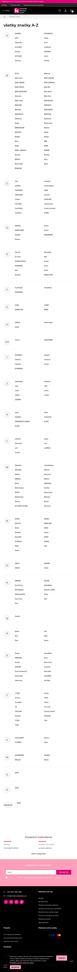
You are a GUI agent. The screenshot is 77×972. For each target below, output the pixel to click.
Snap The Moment (21, 671)
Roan (16, 640)
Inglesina (18, 364)
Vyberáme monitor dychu (11, 941)
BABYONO (47, 114)
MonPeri (47, 488)
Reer (16, 636)
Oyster (46, 568)
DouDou (17, 235)
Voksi (46, 742)
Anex (46, 42)
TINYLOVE (18, 711)
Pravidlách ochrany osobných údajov (22, 963)
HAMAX (17, 322)
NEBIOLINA (48, 523)
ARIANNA (47, 51)
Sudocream (18, 680)
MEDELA (18, 479)
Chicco (17, 340)
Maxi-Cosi (47, 474)
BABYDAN (47, 105)
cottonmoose (48, 204)
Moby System (19, 488)
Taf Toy (46, 693)
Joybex (46, 395)
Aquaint (17, 51)
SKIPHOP (18, 667)
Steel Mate (47, 671)
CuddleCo (18, 213)
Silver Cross (48, 662)
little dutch (18, 443)
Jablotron (47, 381)
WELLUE (17, 759)
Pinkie (46, 594)
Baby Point (47, 96)
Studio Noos (19, 676)
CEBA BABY (19, 195)
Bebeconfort (48, 123)
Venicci (46, 738)
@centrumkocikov (21, 902)
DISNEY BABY (19, 230)
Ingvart (46, 364)
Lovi (45, 443)
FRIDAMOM (19, 292)
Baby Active (19, 78)
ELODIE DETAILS (20, 261)
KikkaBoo (18, 417)
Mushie (17, 501)
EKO (45, 256)
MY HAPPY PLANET (21, 506)
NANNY (46, 519)
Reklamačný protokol (44, 919)
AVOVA (46, 60)
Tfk (16, 707)
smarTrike (47, 667)
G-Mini (17, 305)
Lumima (17, 452)
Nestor (46, 532)
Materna (46, 470)
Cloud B (46, 195)
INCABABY (18, 355)
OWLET (17, 568)
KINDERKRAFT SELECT (22, 421)
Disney (46, 226)
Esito (16, 270)
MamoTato (18, 470)
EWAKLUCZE (48, 275)
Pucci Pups (18, 599)
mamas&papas (49, 465)
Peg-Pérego (19, 585)
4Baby (19, 803)
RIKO (45, 636)
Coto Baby (18, 204)
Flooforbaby (19, 287)
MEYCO (46, 479)
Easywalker (47, 252)
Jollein (46, 390)
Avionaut (18, 60)
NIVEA (46, 537)
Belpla (46, 132)
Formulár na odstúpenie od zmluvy (48, 915)
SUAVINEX (47, 676)
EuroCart (18, 275)
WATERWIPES (19, 755)
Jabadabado (19, 381)
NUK (45, 546)
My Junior (47, 506)
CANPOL (18, 186)
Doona (46, 230)
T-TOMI (17, 693)
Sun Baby (47, 680)
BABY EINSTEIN (49, 82)
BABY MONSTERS (21, 91)
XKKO (17, 772)
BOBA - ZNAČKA (20, 150)
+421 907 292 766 (14, 892)
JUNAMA (18, 399)
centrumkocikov (11, 902)
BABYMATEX (48, 109)
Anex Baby (18, 47)
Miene (17, 483)
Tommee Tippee (49, 711)
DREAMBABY (48, 235)
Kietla (46, 412)
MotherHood (19, 497)
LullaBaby (47, 448)
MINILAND (47, 483)
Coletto (17, 199)
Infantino (18, 359)
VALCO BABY (19, 738)
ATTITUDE (18, 56)
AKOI (16, 38)
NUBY (17, 546)
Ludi (16, 448)
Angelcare (47, 47)
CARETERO (19, 190)
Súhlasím (62, 958)
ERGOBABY (19, 266)
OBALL (17, 563)
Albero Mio (18, 42)
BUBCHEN (18, 168)
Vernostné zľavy (15, 5)
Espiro (46, 270)
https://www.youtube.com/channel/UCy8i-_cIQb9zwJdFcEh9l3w (16, 902)
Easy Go (17, 252)
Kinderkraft (47, 417)
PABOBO (18, 581)
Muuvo (46, 501)
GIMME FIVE (19, 309)
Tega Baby (18, 702)
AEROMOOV (48, 33)
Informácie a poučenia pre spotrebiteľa (49, 909)
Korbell (17, 426)
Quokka (17, 616)
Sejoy (46, 658)
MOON (17, 492)
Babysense (47, 118)
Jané (16, 386)
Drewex (17, 239)
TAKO (46, 698)
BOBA (46, 146)
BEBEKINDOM (19, 127)
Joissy (17, 390)
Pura (16, 603)
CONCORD (47, 199)
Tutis (45, 720)
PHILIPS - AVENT (49, 590)
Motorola (47, 497)
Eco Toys (18, 256)
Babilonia (47, 73)
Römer (46, 640)
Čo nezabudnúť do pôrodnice (12, 934)
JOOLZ (17, 395)
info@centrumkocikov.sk (16, 895)
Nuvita (17, 550)
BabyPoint (18, 118)
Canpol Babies (49, 186)
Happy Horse (48, 322)
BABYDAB (18, 105)
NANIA (17, 519)
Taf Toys (17, 698)
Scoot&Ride (48, 653)
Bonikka (46, 155)
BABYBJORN (48, 100)
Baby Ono (18, 96)
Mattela (17, 474)
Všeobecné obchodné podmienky (33, 5)
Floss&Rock (48, 287)
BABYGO (18, 109)
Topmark (17, 716)
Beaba (17, 123)
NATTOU (18, 523)
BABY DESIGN (19, 82)
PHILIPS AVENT (20, 594)
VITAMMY (18, 742)
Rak (45, 631)
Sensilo (17, 662)
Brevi (46, 159)
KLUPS (46, 421)
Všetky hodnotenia (38, 854)
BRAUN (17, 159)
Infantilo (46, 355)
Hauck (17, 327)
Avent (46, 56)
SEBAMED (18, 658)
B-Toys (17, 73)
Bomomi (17, 155)
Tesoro (46, 702)
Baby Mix (47, 87)
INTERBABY (19, 368)
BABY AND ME (49, 78)
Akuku (46, 38)
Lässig (46, 439)
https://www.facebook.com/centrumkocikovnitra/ (6, 902)
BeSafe (46, 136)
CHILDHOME (48, 340)
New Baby (18, 537)
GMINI (46, 309)
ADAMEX (18, 33)
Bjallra (17, 146)
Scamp (17, 653)
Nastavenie (15, 967)
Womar (46, 759)
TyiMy (17, 725)
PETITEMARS (19, 590)
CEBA (46, 190)
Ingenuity (47, 359)
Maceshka (18, 465)
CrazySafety (19, 208)
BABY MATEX (19, 87)
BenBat (17, 136)
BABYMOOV (19, 114)
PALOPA (46, 581)
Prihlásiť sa (63, 872)
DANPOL (18, 226)
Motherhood (48, 492)
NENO (46, 528)
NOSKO (46, 541)
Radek (17, 631)
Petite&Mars (48, 585)
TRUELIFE (47, 716)
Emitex (46, 261)
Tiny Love (47, 707)
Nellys (17, 528)
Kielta (17, 412)
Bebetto (46, 127)
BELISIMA (18, 132)
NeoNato (18, 532)
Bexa (16, 141)
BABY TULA (19, 100)
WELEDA (47, 755)
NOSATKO (18, 541)
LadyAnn (18, 439)
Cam (16, 181)
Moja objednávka (43, 922)
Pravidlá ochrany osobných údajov (48, 912)
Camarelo (47, 181)
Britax (46, 164)
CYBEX (46, 213)
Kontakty (4, 5)
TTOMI (17, 720)
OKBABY (47, 563)
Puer (45, 599)
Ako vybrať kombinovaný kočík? (13, 938)
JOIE (45, 386)
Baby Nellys (48, 91)
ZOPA (17, 788)
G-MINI (46, 305)
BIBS (45, 141)
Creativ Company (49, 208)
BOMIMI (46, 150)
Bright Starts (19, 164)
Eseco (46, 266)
